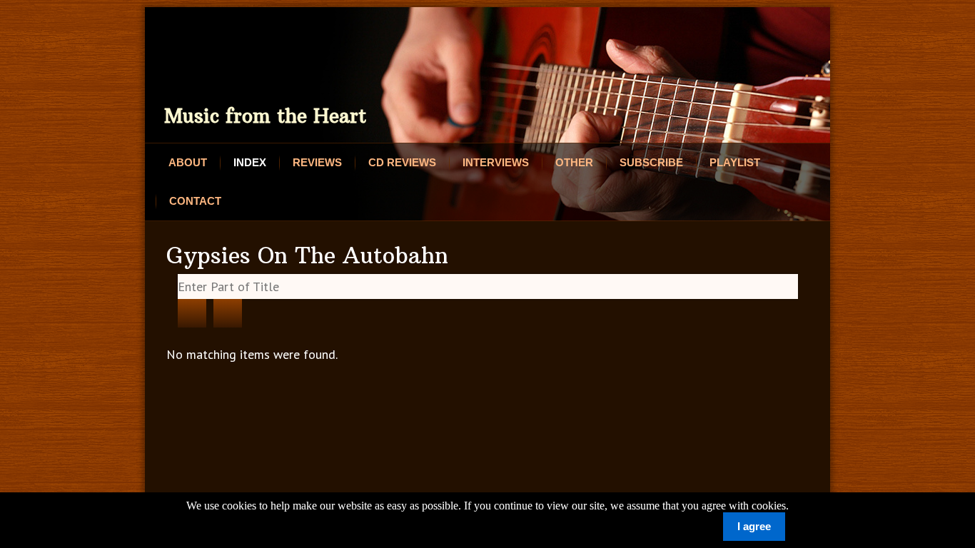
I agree (754, 526)
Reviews (317, 162)
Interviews (496, 162)
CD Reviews (402, 162)
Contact (195, 201)
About (187, 162)
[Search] (192, 313)
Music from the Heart (265, 116)
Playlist (734, 162)
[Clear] (227, 313)
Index (249, 162)
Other (574, 162)
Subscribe (651, 162)
